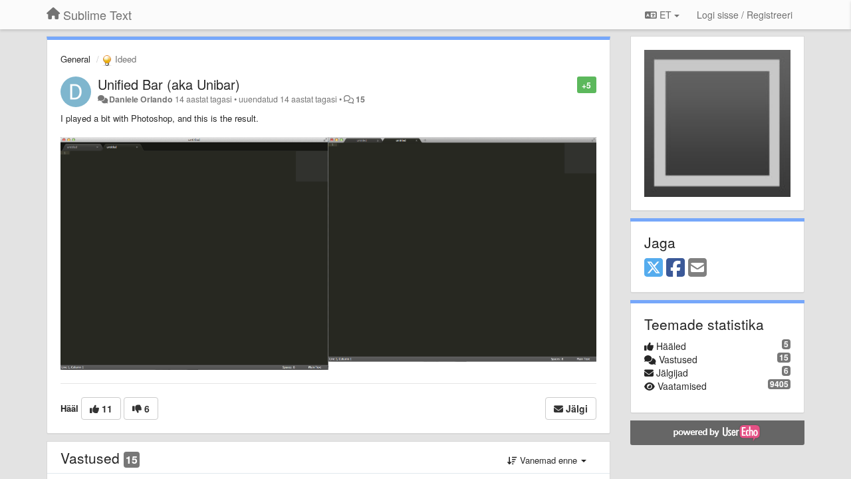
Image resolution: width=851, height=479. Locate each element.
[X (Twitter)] (653, 268)
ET (665, 14)
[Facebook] (675, 268)
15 (360, 99)
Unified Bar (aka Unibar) (169, 84)
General (75, 59)
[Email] (697, 268)
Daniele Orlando (141, 99)
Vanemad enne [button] (548, 460)
